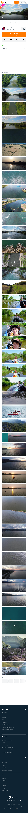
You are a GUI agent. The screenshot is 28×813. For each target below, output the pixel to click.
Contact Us (4, 772)
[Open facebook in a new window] (7, 810)
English (4, 788)
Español (4, 790)
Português (4, 793)
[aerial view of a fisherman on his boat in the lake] (11, 447)
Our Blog (4, 777)
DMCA (3, 752)
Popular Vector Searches (7, 757)
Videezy (4, 727)
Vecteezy (4, 724)
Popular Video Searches (7, 762)
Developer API (5, 734)
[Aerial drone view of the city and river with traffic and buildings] (13, 259)
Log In (21, 2)
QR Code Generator (6, 742)
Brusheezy (4, 722)
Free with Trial (14, 34)
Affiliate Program (6, 754)
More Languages (6, 800)
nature (5, 690)
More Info (5, 47)
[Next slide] (22, 690)
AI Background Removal (7, 739)
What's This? (15, 45)
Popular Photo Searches (7, 759)
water (11, 690)
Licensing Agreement (7, 750)
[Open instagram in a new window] (9, 810)
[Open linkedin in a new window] (11, 810)
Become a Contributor (7, 780)
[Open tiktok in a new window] (15, 810)
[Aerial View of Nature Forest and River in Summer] (13, 121)
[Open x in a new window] (17, 810)
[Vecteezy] (2, 2)
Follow (23, 29)
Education (4, 732)
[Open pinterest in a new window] (13, 810)
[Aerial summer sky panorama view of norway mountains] (13, 650)
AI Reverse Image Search (8, 737)
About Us (4, 775)
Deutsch (4, 795)
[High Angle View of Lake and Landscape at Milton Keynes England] (13, 149)
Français (4, 797)
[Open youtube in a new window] (20, 810)
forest (16, 690)
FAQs (3, 770)
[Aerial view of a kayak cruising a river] (13, 80)
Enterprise (4, 729)
